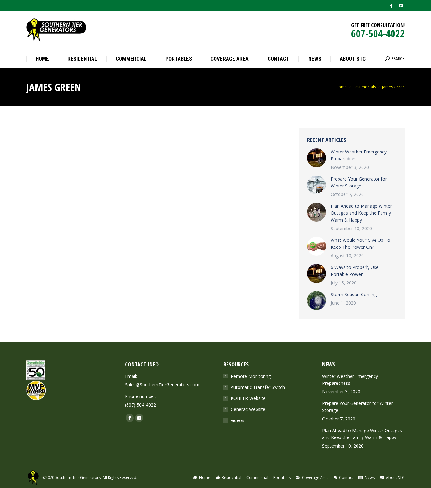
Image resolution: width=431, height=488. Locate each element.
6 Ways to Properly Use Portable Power (355, 270)
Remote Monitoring (251, 376)
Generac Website (248, 409)
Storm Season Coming (354, 294)
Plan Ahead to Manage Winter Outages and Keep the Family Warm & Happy (361, 213)
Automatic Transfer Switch (258, 387)
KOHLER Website (248, 398)
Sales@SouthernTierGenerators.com (162, 385)
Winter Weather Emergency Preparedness (359, 155)
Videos (237, 420)
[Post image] (316, 157)
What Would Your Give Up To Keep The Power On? (360, 243)
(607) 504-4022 (140, 405)
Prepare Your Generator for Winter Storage (359, 182)
